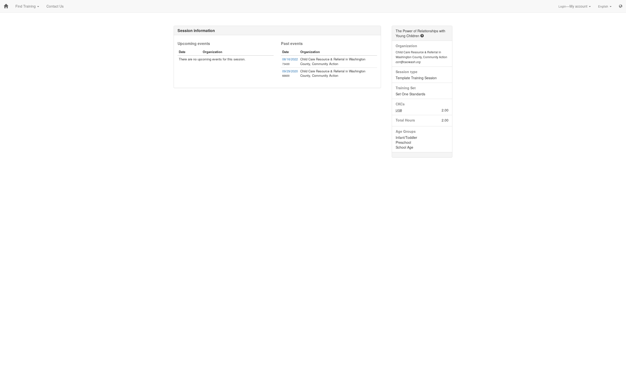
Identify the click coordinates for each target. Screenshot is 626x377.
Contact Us (55, 6)
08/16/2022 (290, 59)
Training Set (406, 87)
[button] (422, 35)
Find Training (26, 6)
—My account (573, 6)
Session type (406, 71)
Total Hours (405, 120)
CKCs (400, 103)
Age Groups (406, 131)
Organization (406, 45)
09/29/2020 (290, 71)
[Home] (6, 6)
